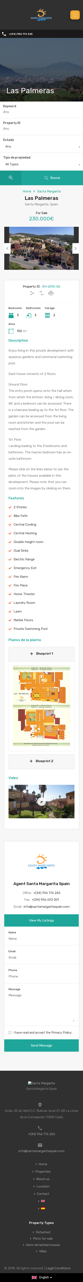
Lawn (18, 611)
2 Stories (20, 507)
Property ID (11, 123)
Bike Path (21, 516)
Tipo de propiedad (16, 157)
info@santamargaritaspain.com (47, 907)
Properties (43, 1171)
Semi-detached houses (43, 1245)
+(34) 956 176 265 (21, 33)
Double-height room (28, 542)
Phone (13, 970)
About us (43, 1179)
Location (43, 1186)
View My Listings (41, 920)
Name (12, 932)
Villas (43, 1251)
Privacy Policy (61, 1032)
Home (27, 191)
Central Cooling (25, 524)
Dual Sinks (21, 551)
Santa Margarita (49, 191)
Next (75, 248)
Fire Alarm (21, 577)
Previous (7, 248)
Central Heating (25, 533)
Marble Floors (23, 620)
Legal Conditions (58, 1268)
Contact (43, 1194)
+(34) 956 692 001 (45, 900)
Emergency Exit (25, 568)
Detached (43, 1232)
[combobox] (41, 147)
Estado (8, 140)
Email (12, 951)
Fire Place (21, 585)
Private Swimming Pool (30, 629)
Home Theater (24, 594)
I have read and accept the (43, 1032)
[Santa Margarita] (41, 23)
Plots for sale (43, 1238)
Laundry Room (24, 603)
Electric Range (24, 559)
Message (14, 989)
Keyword (9, 106)
